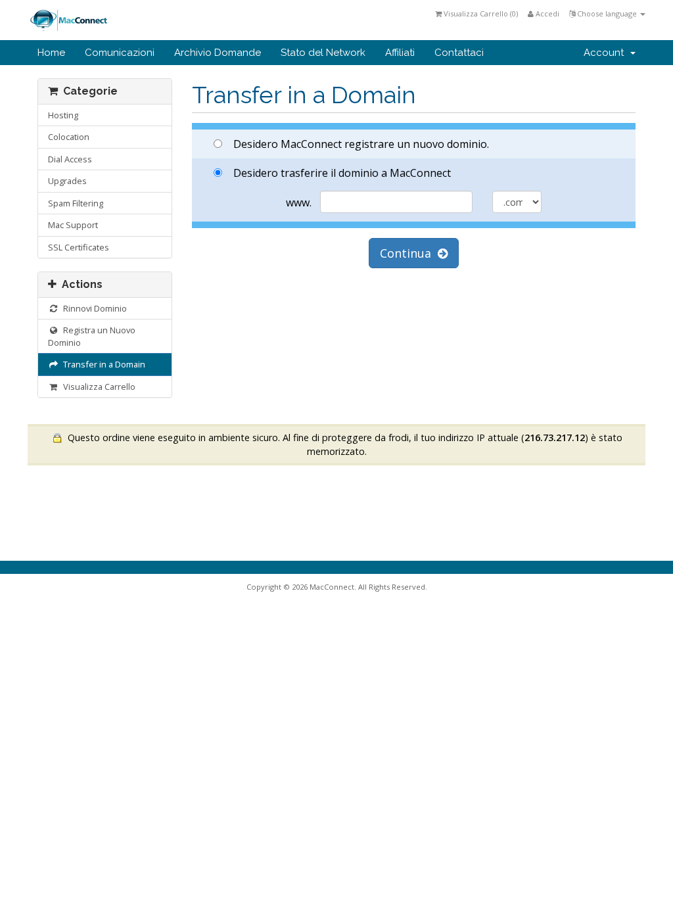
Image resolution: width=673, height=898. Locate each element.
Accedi (546, 13)
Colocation (68, 137)
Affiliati (400, 53)
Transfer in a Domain (102, 364)
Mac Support (73, 225)
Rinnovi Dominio (93, 308)
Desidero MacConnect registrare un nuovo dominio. (361, 144)
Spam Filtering (75, 203)
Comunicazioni (119, 53)
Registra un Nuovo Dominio (91, 336)
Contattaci (459, 53)
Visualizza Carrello (97, 386)
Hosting (63, 115)
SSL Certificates (78, 247)
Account (606, 53)
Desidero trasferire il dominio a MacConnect (342, 173)
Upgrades (67, 181)
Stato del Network (323, 53)
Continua (409, 253)
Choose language (607, 13)
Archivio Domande (217, 53)
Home (51, 53)
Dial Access (70, 159)
